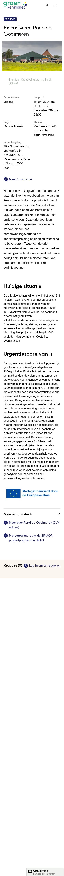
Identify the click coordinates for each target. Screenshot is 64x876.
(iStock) (13, 83)
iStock (47, 79)
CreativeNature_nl (32, 79)
